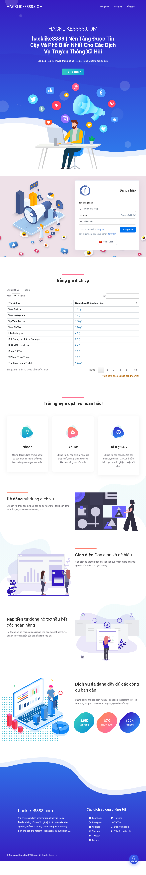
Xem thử (112, 234)
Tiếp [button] (134, 369)
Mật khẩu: (83, 215)
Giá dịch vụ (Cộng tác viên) (89, 303)
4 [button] (120, 369)
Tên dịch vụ (14, 303)
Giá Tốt (72, 447)
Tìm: (103, 296)
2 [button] (107, 369)
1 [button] (101, 369)
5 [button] (126, 369)
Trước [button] (92, 369)
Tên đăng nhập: (86, 203)
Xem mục (16, 295)
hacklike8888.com (25, 6)
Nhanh (27, 447)
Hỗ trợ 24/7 (119, 447)
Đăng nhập (105, 6)
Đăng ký (118, 6)
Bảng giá (131, 6)
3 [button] (113, 369)
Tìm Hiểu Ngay (73, 72)
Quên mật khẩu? (128, 215)
